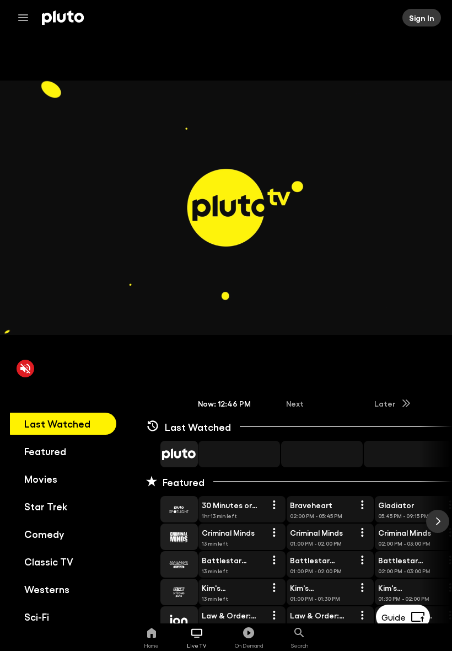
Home (151, 645)
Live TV (196, 645)
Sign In (421, 17)
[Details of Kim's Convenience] (274, 588)
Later (384, 403)
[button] (166, 454)
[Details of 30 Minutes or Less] (274, 505)
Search (299, 645)
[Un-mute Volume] (25, 368)
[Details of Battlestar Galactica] (274, 560)
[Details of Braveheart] (362, 505)
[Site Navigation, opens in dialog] (26, 18)
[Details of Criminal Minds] (274, 533)
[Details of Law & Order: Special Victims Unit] (274, 616)
